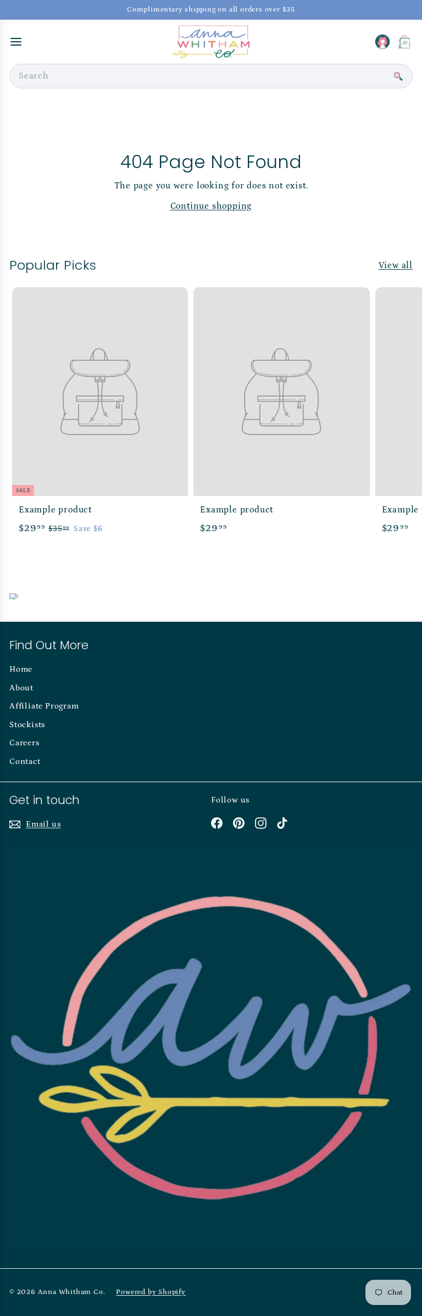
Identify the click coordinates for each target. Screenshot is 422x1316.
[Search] (397, 76)
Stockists (27, 724)
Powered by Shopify (150, 1292)
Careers (24, 743)
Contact (25, 761)
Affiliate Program (44, 706)
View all (396, 265)
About (21, 688)
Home (20, 669)
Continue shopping (211, 206)
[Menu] (16, 41)
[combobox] (211, 76)
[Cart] (404, 42)
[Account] (382, 42)
